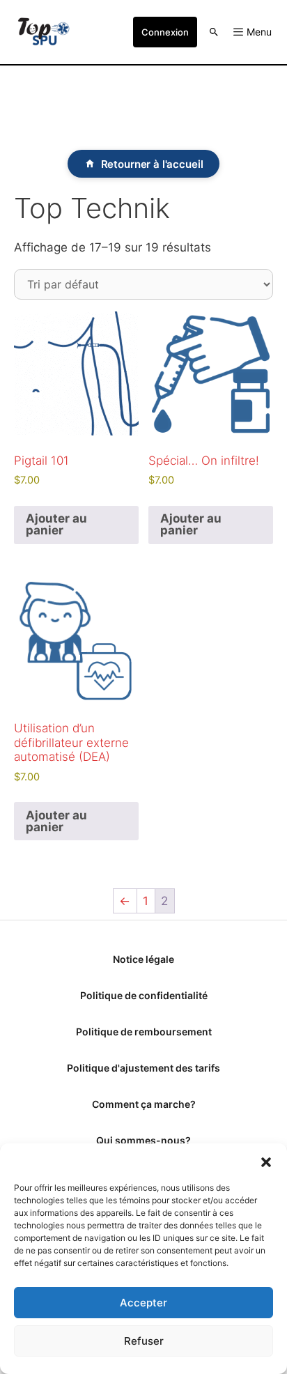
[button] (266, 1161)
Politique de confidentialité (144, 995)
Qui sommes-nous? (143, 1140)
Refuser (144, 1341)
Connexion (165, 32)
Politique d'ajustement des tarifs (143, 1068)
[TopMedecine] (43, 32)
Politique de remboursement (144, 1031)
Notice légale (143, 959)
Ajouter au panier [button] (56, 524)
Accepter (143, 1302)
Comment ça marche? (144, 1104)
